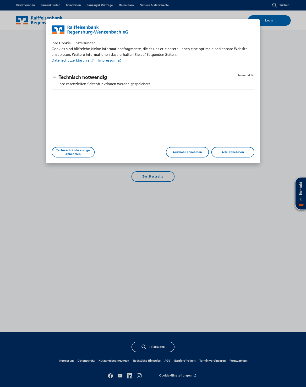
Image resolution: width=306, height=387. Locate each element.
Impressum (107, 60)
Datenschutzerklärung (71, 60)
